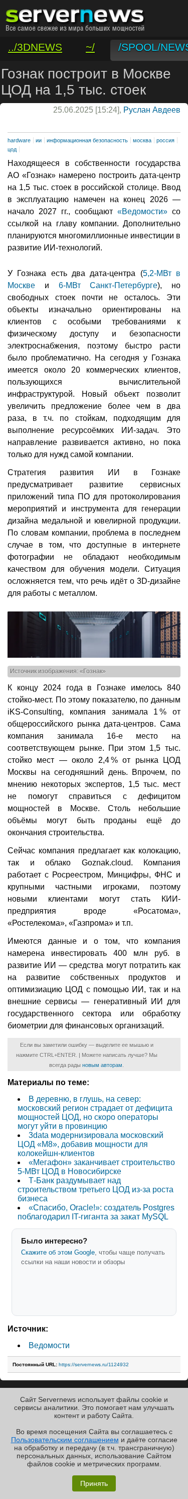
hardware (19, 140)
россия (165, 140)
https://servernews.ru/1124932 (94, 1364)
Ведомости (49, 1345)
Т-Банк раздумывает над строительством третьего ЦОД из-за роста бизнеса (95, 1189)
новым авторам (102, 1065)
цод (12, 149)
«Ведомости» (142, 211)
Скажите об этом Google (58, 1252)
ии (39, 140)
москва (142, 140)
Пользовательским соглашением (65, 1440)
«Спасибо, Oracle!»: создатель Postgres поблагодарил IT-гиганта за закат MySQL (96, 1212)
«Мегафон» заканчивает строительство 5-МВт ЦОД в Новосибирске (96, 1167)
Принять (94, 1483)
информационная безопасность (87, 140)
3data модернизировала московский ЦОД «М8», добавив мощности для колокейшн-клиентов (90, 1144)
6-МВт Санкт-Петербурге (108, 285)
